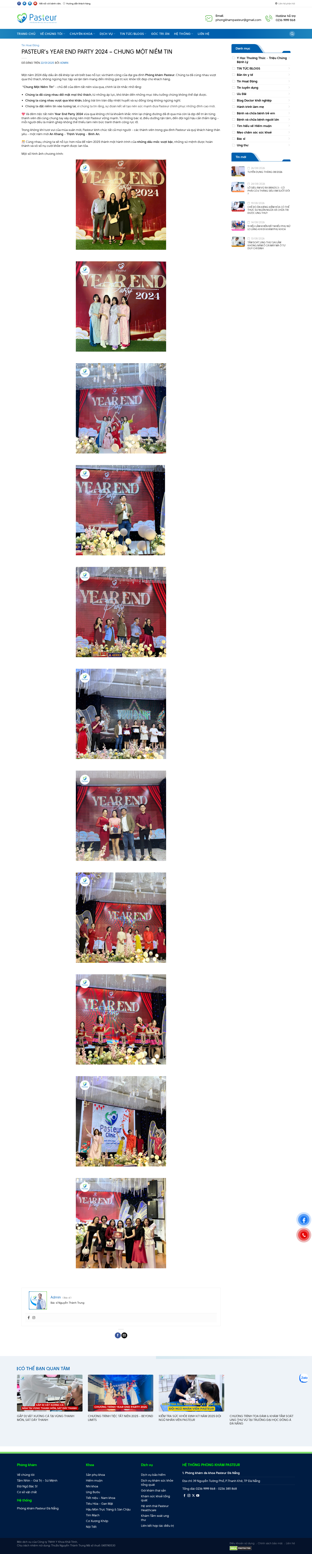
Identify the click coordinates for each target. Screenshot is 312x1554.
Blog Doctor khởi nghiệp (254, 100)
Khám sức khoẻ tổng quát (155, 1498)
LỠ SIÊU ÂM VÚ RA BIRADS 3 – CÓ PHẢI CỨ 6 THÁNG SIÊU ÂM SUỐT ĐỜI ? (269, 190)
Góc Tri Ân (160, 34)
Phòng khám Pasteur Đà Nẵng (38, 1508)
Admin (64, 63)
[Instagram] (33, 1318)
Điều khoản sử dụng (242, 1543)
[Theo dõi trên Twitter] (24, 3)
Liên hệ (203, 34)
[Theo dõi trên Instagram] (188, 1495)
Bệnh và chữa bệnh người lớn (258, 119)
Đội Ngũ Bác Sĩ (27, 1486)
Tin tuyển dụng (247, 87)
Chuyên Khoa (81, 34)
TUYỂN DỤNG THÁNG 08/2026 (265, 172)
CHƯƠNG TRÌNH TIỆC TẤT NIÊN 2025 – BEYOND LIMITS (120, 1418)
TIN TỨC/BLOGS (248, 68)
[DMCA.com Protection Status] (241, 1548)
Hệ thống (182, 34)
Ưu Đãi (241, 94)
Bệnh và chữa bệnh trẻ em (256, 113)
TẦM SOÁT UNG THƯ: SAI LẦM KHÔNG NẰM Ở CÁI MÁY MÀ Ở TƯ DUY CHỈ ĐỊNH (266, 245)
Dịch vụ (106, 34)
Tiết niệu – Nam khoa (100, 1498)
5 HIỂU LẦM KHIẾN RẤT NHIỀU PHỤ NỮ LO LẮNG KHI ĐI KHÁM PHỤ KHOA (269, 228)
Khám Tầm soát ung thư (155, 1518)
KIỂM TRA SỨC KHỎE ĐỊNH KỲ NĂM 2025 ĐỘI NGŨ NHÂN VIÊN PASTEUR (190, 1418)
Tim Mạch (92, 1515)
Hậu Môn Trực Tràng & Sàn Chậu (108, 1509)
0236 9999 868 (285, 20)
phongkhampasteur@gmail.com (238, 20)
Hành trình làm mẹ (250, 107)
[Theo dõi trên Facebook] (19, 3)
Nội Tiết (91, 1527)
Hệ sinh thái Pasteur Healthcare (155, 1508)
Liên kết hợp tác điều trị (157, 1526)
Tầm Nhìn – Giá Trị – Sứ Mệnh (37, 1480)
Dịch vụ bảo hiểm (153, 1475)
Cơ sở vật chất (27, 1492)
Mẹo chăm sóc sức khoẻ (254, 132)
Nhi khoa (92, 1486)
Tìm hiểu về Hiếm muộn (254, 126)
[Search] (292, 34)
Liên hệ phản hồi (286, 3)
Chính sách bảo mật (270, 1543)
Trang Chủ (26, 34)
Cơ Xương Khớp (97, 1521)
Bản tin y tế (245, 75)
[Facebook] (28, 1318)
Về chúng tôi (51, 34)
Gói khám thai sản (153, 1490)
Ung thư (242, 145)
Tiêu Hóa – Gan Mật (99, 1504)
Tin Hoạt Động (30, 45)
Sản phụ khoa (95, 1475)
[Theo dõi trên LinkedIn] (30, 3)
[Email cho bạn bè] (124, 1335)
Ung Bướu (93, 1492)
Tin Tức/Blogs (132, 34)
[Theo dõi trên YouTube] (35, 3)
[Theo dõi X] (193, 1495)
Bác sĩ (241, 139)
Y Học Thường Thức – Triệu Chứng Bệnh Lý (262, 60)
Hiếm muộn (94, 1480)
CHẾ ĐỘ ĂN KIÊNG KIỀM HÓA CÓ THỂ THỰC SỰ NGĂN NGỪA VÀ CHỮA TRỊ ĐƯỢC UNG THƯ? (268, 210)
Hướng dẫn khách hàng (78, 3)
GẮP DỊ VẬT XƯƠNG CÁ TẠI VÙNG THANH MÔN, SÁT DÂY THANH (45, 1418)
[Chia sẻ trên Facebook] (118, 1335)
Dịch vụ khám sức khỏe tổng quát (157, 1483)
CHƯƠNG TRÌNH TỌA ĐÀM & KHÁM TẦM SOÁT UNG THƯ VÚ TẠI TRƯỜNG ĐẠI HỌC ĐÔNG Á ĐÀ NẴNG (261, 1419)
